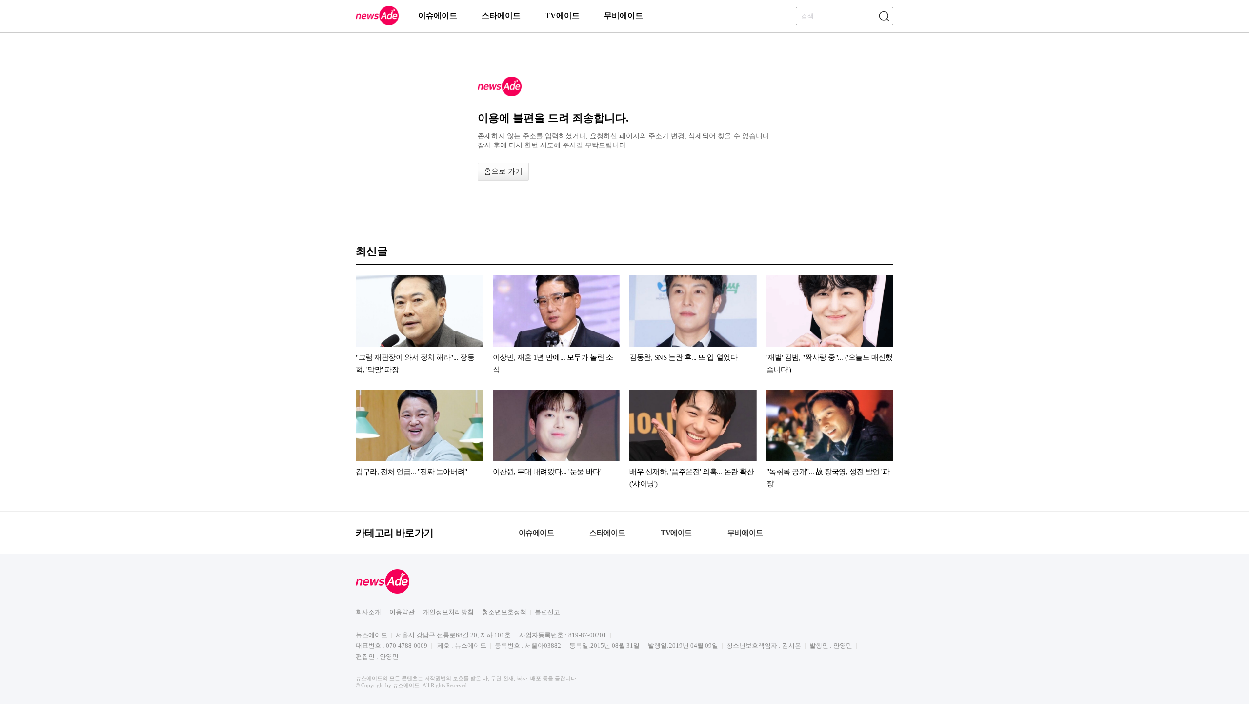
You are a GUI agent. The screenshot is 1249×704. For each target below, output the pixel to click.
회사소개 (368, 612)
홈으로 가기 (503, 171)
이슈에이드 (437, 15)
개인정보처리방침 (448, 612)
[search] (884, 16)
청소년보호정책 (504, 612)
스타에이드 (501, 15)
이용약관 (402, 612)
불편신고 (547, 612)
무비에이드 (623, 15)
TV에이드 (562, 15)
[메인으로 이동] (377, 23)
